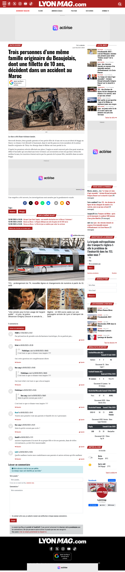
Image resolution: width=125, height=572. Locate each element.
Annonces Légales (57, 11)
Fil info (40, 11)
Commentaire (14, 486)
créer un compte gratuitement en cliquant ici (32, 532)
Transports (101, 87)
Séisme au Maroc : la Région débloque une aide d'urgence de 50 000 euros (45, 222)
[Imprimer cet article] (56, 203)
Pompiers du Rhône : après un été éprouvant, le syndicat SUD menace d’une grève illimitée (101, 215)
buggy (22, 211)
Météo (99, 98)
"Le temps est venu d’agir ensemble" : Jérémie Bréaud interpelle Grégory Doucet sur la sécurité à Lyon (107, 80)
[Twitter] (14, 3)
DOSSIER (100, 308)
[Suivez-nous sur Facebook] (102, 493)
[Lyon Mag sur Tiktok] (74, 550)
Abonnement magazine (22, 11)
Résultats (114, 273)
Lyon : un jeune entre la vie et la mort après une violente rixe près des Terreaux (107, 111)
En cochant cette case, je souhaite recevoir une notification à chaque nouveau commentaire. (39, 516)
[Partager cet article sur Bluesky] (48, 203)
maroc (12, 211)
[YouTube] (25, 3)
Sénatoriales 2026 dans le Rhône (107, 324)
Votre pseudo (14, 476)
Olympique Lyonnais (104, 330)
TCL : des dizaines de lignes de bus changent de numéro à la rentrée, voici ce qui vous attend (107, 92)
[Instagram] (19, 3)
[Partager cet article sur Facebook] (25, 203)
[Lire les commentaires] (68, 203)
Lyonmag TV (105, 11)
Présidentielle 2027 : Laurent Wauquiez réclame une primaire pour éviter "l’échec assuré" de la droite (107, 55)
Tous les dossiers (109, 343)
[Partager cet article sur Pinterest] (37, 203)
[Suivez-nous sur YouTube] (68, 550)
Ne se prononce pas (95, 264)
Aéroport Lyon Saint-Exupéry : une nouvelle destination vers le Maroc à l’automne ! (47, 219)
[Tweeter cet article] (31, 203)
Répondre (18, 340)
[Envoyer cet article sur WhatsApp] (42, 203)
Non (90, 261)
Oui (90, 257)
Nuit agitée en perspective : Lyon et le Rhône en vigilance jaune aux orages (107, 102)
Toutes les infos (110, 117)
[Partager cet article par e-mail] (62, 203)
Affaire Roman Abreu (105, 310)
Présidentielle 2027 (104, 317)
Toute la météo (110, 473)
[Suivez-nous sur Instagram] (62, 550)
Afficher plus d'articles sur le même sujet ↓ (20, 228)
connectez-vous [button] (30, 483)
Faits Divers (89, 11)
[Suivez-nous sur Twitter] (56, 550)
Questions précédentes (93, 273)
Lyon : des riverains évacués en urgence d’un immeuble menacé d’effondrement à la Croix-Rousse (107, 68)
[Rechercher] (119, 4)
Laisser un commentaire (17, 328)
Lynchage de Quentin (105, 337)
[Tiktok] (30, 3)
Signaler (82, 340)
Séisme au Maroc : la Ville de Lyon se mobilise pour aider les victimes (44, 224)
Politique (74, 11)
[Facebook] (8, 3)
